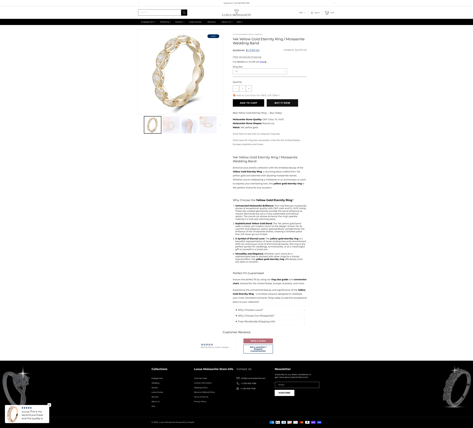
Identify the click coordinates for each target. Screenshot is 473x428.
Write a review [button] (258, 341)
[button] (147, 22)
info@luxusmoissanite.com (253, 378)
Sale (153, 406)
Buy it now (282, 103)
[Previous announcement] (139, 3)
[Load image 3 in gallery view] (189, 124)
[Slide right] (220, 125)
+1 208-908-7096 (248, 383)
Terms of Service (201, 397)
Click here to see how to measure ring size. (256, 133)
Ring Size (237, 67)
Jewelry (155, 388)
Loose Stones (157, 392)
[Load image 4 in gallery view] (208, 124)
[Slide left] (140, 125)
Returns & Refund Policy (204, 392)
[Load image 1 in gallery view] (152, 124)
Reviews (155, 397)
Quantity (237, 82)
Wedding (155, 383)
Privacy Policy (200, 401)
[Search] (184, 12)
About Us (156, 401)
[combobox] (162, 12)
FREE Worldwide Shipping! (247, 57)
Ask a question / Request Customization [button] (258, 349)
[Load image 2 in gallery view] (171, 124)
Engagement (157, 378)
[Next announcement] (334, 3)
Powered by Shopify (185, 422)
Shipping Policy (201, 388)
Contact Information (203, 383)
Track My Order (200, 378)
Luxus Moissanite (167, 422)
